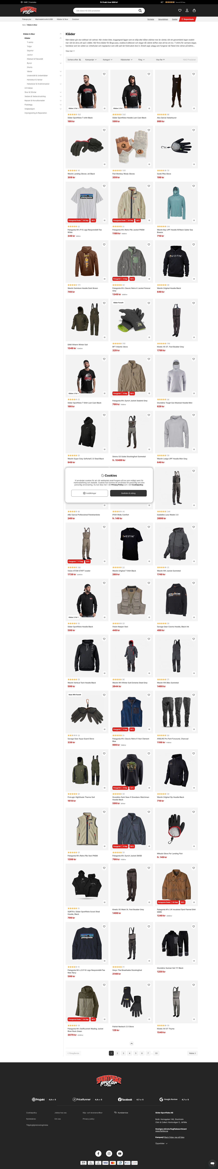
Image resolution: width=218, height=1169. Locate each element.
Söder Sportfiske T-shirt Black (80, 118)
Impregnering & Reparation (36, 113)
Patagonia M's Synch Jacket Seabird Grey (129, 401)
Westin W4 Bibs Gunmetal (168, 683)
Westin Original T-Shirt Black (124, 571)
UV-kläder (29, 88)
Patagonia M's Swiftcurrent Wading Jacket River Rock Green (85, 1030)
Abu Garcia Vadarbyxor (166, 118)
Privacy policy (88, 1119)
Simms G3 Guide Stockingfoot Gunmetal (129, 456)
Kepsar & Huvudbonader (35, 100)
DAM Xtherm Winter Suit (78, 344)
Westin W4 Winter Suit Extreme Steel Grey (129, 683)
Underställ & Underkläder (37, 75)
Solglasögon (30, 109)
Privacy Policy (117, 485)
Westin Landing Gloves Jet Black (81, 174)
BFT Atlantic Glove (120, 347)
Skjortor (30, 50)
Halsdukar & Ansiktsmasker (38, 84)
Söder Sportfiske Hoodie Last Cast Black (129, 118)
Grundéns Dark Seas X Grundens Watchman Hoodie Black (130, 798)
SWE (29, 2)
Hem (23, 25)
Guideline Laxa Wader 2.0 (167, 515)
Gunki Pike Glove (164, 174)
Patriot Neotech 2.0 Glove (123, 1026)
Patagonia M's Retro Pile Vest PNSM (83, 856)
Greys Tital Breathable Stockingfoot (127, 970)
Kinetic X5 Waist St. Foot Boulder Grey (128, 909)
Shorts (29, 67)
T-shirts (30, 42)
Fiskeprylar (26, 19)
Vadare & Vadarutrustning (35, 96)
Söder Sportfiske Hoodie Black (80, 627)
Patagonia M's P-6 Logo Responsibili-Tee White (85, 231)
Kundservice (123, 1113)
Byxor (29, 63)
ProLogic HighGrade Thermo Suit (81, 797)
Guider (175, 19)
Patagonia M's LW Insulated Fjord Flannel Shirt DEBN (176, 910)
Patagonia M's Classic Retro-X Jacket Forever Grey (131, 289)
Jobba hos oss (60, 1113)
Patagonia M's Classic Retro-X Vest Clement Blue (130, 740)
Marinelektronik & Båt (44, 19)
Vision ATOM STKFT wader (79, 571)
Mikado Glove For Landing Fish (170, 853)
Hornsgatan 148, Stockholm (172, 1119)
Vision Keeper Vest (120, 627)
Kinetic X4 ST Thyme (165, 1029)
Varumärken (163, 19)
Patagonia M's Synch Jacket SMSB (127, 856)
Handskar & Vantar (34, 80)
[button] (179, 2)
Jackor (30, 55)
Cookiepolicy (31, 1113)
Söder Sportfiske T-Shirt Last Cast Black (84, 403)
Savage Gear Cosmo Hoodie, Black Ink (173, 627)
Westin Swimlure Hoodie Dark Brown (83, 288)
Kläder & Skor (62, 19)
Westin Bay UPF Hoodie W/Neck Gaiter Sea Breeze (175, 231)
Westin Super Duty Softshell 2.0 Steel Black (86, 459)
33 (156, 1053)
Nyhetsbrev (31, 1119)
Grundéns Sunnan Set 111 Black (170, 968)
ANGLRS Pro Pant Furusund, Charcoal (172, 739)
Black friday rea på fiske (174, 1137)
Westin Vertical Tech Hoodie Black (82, 683)
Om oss (57, 1119)
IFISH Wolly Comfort (120, 515)
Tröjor (29, 46)
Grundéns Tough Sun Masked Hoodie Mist (174, 403)
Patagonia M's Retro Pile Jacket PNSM (128, 230)
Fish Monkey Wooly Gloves (123, 174)
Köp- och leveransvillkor (92, 1113)
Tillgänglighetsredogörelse (37, 1125)
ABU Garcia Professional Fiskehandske (84, 515)
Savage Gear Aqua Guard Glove (81, 739)
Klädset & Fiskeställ (35, 59)
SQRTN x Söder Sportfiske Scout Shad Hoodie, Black (84, 912)
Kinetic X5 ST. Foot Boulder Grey (170, 347)
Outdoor (75, 19)
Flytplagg (28, 105)
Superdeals (189, 19)
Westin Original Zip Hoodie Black (170, 797)
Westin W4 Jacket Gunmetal (169, 571)
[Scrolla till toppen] (131, 1043)
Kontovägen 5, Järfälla (177, 1122)
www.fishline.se (161, 1131)
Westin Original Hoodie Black (169, 288)
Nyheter (150, 19)
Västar (29, 71)
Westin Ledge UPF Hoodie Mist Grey (172, 459)
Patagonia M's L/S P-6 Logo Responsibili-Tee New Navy (86, 971)
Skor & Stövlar (30, 92)
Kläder (27, 38)
